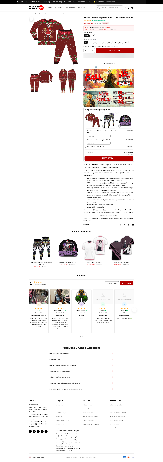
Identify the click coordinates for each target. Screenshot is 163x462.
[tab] (80, 336)
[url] (38, 424)
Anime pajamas (96, 170)
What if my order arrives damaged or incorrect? (64, 383)
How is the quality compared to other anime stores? (66, 389)
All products (38, 14)
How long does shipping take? (59, 353)
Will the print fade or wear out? (59, 377)
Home (30, 14)
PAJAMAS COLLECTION (109, 215)
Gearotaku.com (106, 218)
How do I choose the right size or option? (63, 365)
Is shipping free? (54, 359)
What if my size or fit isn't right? (59, 371)
